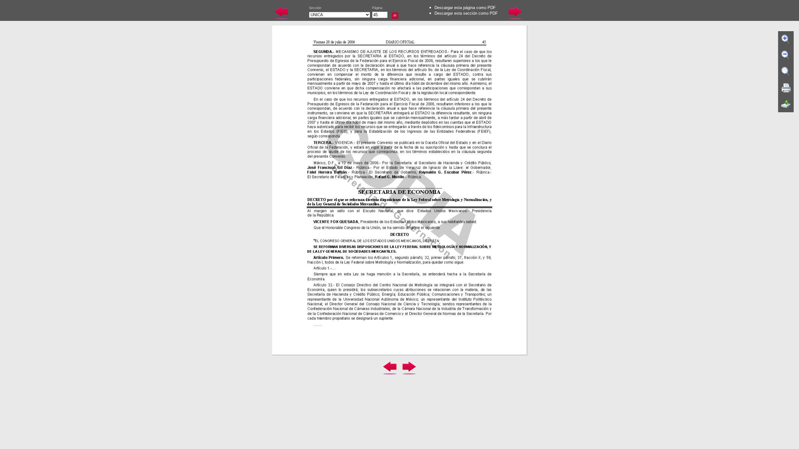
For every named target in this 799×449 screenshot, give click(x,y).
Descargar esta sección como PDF (466, 13)
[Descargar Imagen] (786, 104)
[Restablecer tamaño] (786, 72)
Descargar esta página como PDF (465, 7)
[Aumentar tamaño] (786, 39)
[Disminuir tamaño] (786, 55)
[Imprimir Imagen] (786, 88)
